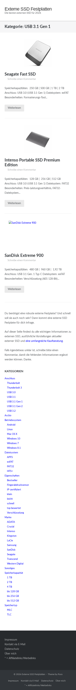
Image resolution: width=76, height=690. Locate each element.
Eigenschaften (12, 476)
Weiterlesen (14, 108)
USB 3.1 (11, 397)
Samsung (11, 545)
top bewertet (14, 508)
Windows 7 (13, 443)
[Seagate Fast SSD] (38, 53)
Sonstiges (10, 568)
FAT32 (10, 466)
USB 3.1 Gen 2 (15, 406)
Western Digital (15, 564)
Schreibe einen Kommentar (22, 79)
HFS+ (10, 471)
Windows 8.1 (14, 448)
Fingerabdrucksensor (18, 485)
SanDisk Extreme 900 (24, 256)
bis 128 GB (13, 591)
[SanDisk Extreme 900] (38, 235)
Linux (10, 429)
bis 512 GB (13, 601)
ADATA (11, 522)
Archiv (8, 415)
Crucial (10, 527)
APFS (10, 457)
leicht (10, 499)
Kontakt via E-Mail (15, 644)
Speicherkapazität (14, 573)
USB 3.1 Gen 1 (15, 402)
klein (9, 494)
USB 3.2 (11, 411)
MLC (9, 610)
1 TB (9, 577)
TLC (9, 615)
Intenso (11, 531)
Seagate (11, 554)
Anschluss (10, 378)
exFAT (10, 462)
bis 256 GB (13, 596)
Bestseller (12, 480)
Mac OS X (12, 434)
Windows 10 (13, 439)
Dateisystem (11, 452)
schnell (10, 503)
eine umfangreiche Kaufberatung (44, 341)
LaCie (10, 540)
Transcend (12, 559)
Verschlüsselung (15, 513)
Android (11, 425)
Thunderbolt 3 (14, 388)
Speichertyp (11, 605)
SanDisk (11, 550)
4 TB (9, 587)
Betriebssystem (13, 420)
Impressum (11, 640)
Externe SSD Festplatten (33, 674)
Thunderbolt (13, 383)
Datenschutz (12, 649)
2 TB (9, 582)
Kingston (11, 536)
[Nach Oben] (66, 680)
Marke (8, 517)
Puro (60, 674)
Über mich (10, 653)
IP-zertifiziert (14, 490)
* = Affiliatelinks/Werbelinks (20, 658)
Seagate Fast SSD (20, 74)
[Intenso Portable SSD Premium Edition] (38, 139)
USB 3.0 (11, 392)
